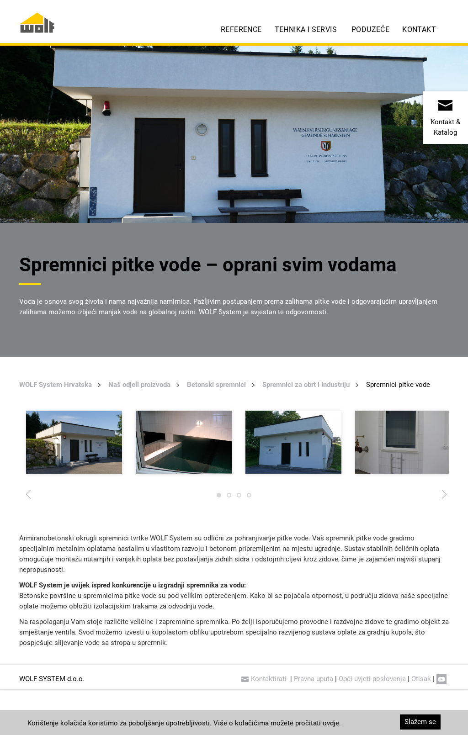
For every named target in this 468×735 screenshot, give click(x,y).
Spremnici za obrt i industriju (306, 385)
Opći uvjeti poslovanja (372, 679)
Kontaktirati (269, 679)
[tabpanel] (74, 442)
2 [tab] (229, 497)
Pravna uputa (313, 679)
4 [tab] (249, 497)
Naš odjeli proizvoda (139, 385)
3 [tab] (239, 497)
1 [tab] (219, 497)
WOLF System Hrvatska (55, 385)
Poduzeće (370, 29)
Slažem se (420, 722)
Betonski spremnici (216, 385)
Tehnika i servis (306, 29)
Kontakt (419, 29)
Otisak (421, 679)
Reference (241, 29)
